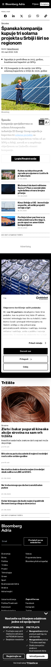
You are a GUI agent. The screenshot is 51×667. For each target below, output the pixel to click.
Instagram (30, 607)
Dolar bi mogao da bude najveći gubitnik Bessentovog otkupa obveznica (22, 502)
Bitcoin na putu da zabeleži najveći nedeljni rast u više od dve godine (24, 455)
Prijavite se (32, 663)
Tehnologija (6, 573)
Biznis (4, 557)
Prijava (35, 4)
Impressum (6, 607)
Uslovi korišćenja (8, 599)
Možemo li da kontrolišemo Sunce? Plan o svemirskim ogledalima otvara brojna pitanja (32, 189)
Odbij (25, 367)
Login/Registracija (25, 158)
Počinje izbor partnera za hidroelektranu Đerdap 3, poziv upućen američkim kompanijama (31, 221)
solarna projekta (24, 135)
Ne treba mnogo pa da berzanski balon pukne (22, 486)
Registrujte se (13, 656)
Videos (29, 554)
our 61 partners (15, 312)
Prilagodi (24, 359)
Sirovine (4, 425)
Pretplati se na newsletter (35, 541)
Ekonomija (5, 554)
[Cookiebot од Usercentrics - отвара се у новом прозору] (36, 298)
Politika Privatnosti (9, 603)
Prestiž (4, 569)
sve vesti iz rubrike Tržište (12, 515)
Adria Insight (6, 591)
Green (4, 576)
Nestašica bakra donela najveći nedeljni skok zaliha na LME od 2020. (22, 470)
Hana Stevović (13, 49)
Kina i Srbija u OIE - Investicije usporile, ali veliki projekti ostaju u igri (33, 205)
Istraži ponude (37, 656)
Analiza (4, 588)
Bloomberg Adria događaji (37, 561)
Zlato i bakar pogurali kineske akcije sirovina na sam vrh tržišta (25, 432)
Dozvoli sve (25, 351)
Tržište (8, 383)
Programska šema (33, 557)
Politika (4, 561)
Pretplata (45, 4)
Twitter (29, 611)
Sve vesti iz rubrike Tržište (12, 235)
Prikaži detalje (35, 343)
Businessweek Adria (10, 584)
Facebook (30, 603)
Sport (3, 580)
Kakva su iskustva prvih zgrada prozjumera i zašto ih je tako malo (33, 173)
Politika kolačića (8, 611)
